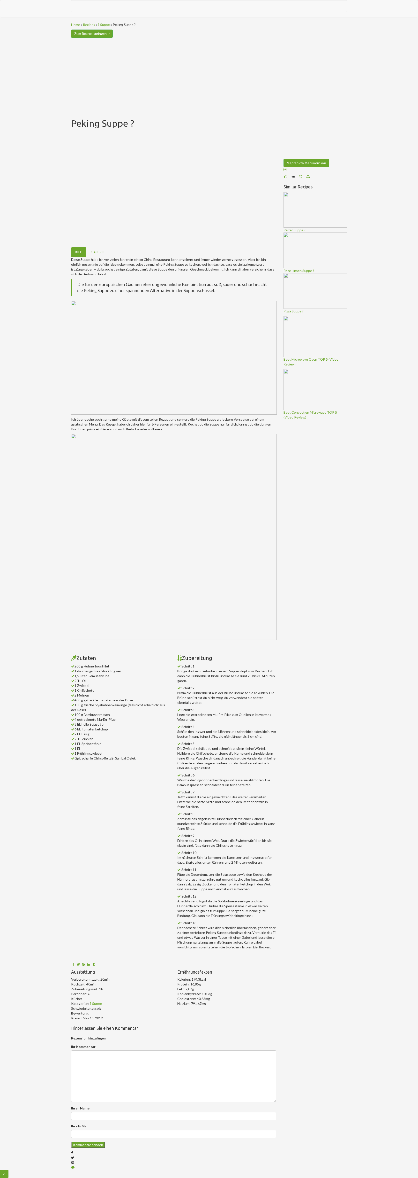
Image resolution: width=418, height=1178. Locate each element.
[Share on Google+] (83, 964)
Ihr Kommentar (83, 1047)
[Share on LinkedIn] (88, 964)
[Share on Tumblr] (93, 964)
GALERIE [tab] (98, 252)
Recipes (89, 25)
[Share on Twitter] (78, 964)
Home (75, 25)
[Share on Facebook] (73, 964)
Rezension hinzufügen (88, 1038)
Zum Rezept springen (90, 33)
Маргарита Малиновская (306, 163)
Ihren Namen (81, 1108)
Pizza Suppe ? (294, 311)
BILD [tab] (78, 252)
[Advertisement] (209, 74)
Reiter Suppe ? (295, 230)
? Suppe (104, 25)
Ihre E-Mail (80, 1126)
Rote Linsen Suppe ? (299, 271)
